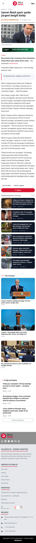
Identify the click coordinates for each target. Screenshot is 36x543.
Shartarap (4, 483)
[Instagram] (15, 441)
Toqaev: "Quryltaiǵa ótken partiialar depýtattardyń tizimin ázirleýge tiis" (14, 333)
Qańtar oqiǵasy (19, 185)
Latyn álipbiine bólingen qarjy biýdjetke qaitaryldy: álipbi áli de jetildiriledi (15, 411)
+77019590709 (9, 527)
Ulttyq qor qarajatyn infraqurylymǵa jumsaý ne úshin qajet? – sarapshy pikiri (17, 386)
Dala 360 (4, 469)
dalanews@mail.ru (10, 523)
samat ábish (7, 185)
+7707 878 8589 (9, 531)
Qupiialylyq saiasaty (8, 503)
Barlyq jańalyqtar (18, 420)
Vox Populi (4, 476)
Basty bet (4, 9)
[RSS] (19, 441)
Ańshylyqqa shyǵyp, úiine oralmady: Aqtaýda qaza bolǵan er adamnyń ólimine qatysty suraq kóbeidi (17, 398)
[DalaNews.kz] (7, 435)
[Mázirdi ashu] (3, 3)
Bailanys (4, 499)
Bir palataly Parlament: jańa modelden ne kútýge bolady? (16, 364)
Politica (10, 9)
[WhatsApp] (2, 441)
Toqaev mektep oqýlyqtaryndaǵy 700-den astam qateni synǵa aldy (15, 302)
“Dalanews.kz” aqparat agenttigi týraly (14, 492)
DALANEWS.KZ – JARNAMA (10, 496)
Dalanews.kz (13, 63)
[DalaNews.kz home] (18, 3)
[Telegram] (9, 441)
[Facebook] (6, 441)
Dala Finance (5, 480)
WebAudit (18, 540)
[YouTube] (12, 441)
